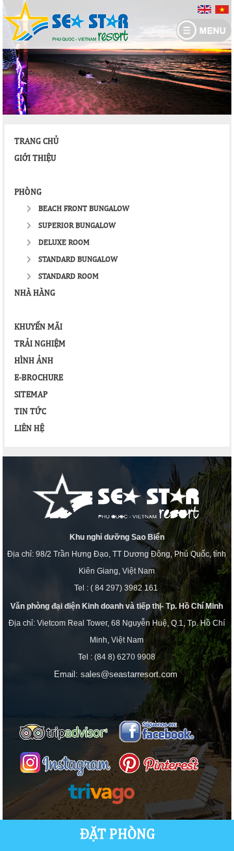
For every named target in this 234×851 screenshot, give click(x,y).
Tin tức (30, 412)
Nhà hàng (34, 293)
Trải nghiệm (40, 344)
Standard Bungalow (78, 260)
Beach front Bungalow (83, 209)
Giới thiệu (35, 158)
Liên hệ (29, 429)
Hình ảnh (33, 361)
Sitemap (30, 395)
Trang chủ (36, 141)
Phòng (28, 192)
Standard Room (68, 277)
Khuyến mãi (38, 327)
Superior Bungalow (77, 226)
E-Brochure (38, 378)
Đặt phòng (117, 835)
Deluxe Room (64, 243)
